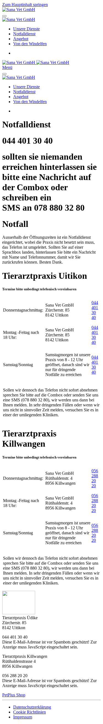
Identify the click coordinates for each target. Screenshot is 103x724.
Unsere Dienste (26, 28)
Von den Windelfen (30, 43)
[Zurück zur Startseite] (18, 9)
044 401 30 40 (94, 310)
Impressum (22, 717)
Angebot (20, 38)
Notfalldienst (24, 33)
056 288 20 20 (94, 478)
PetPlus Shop (13, 695)
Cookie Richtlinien (29, 712)
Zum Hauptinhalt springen (25, 4)
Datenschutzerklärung (32, 707)
